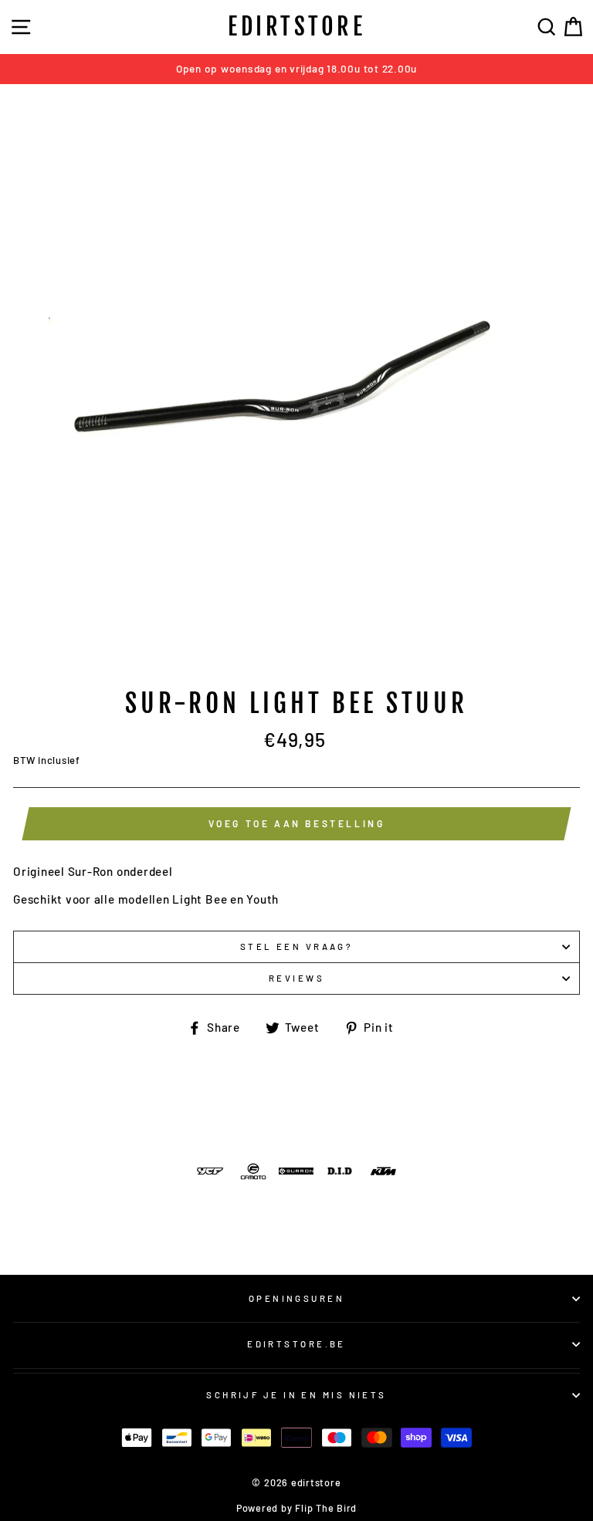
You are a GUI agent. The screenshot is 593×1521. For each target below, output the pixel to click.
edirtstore (296, 26)
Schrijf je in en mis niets (296, 1395)
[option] (296, 69)
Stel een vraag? (297, 946)
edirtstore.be (296, 1344)
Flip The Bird (326, 1508)
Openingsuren (296, 1298)
